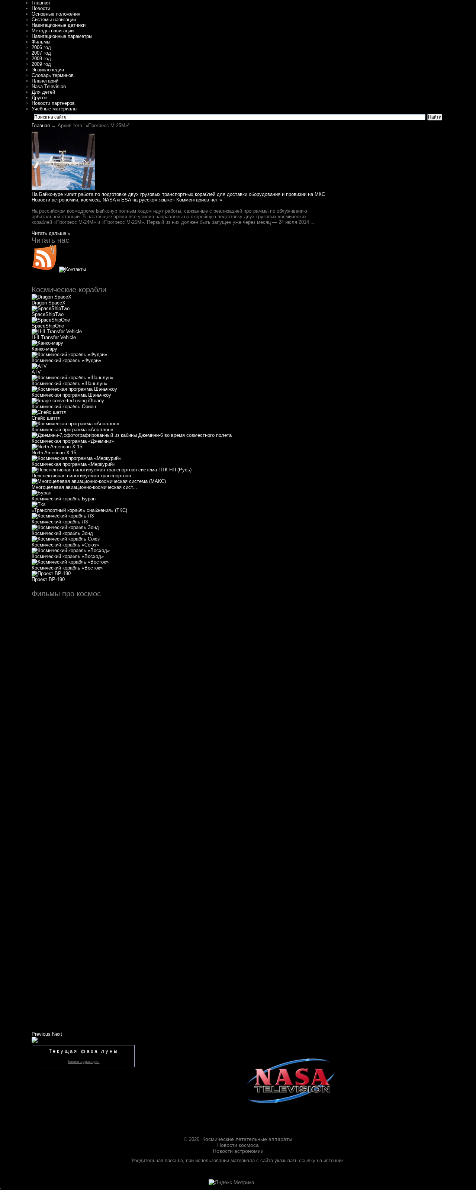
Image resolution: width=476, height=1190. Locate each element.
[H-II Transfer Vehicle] (57, 331)
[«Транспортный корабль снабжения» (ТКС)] (39, 504)
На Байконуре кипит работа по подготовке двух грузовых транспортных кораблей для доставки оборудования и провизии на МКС (178, 194)
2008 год (41, 58)
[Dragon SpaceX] (51, 297)
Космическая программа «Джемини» (73, 441)
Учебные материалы (54, 109)
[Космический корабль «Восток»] (70, 562)
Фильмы (41, 42)
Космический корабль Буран (64, 499)
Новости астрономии (238, 1151)
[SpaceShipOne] (51, 320)
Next (57, 1034)
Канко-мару (44, 349)
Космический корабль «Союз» (65, 545)
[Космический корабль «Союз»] (66, 539)
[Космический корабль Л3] (63, 516)
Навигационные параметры (62, 36)
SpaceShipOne (48, 326)
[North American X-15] (57, 446)
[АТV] (39, 366)
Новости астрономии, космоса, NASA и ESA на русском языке (102, 200)
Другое (39, 97)
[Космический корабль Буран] (41, 493)
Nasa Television (49, 86)
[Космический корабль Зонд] (65, 527)
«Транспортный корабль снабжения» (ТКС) (79, 510)
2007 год (41, 53)
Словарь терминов (53, 75)
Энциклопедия (48, 69)
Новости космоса (238, 1145)
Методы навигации (53, 30)
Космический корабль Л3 (60, 522)
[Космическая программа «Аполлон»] (75, 423)
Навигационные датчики (59, 25)
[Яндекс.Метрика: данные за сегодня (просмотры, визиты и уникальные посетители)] (231, 1182)
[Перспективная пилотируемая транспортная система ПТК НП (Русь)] (112, 470)
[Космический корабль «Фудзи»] (69, 354)
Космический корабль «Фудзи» (66, 360)
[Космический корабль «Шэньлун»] (72, 377)
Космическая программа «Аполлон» (72, 429)
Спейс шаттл (46, 418)
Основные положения (56, 14)
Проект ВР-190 (48, 579)
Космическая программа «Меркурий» (73, 464)
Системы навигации (54, 19)
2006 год (41, 47)
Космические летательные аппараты (247, 1139)
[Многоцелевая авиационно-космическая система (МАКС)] (99, 481)
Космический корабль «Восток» (67, 568)
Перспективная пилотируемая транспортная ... (84, 475)
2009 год (41, 64)
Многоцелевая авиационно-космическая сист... (84, 487)
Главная (41, 3)
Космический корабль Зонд (62, 533)
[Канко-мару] (47, 343)
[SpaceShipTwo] (51, 308)
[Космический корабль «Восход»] (71, 550)
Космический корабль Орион (64, 406)
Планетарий (45, 81)
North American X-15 (54, 452)
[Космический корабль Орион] (68, 400)
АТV (36, 372)
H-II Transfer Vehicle (54, 337)
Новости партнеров (53, 103)
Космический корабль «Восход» (68, 556)
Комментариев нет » (199, 200)
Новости (41, 8)
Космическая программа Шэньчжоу (71, 395)
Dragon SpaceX (48, 303)
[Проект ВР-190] (51, 573)
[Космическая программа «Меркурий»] (76, 458)
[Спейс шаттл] (49, 412)
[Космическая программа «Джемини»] (132, 435)
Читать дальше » (51, 233)
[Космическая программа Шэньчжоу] (74, 389)
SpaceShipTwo (48, 314)
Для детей (43, 92)
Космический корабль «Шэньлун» (69, 383)
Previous (41, 1034)
